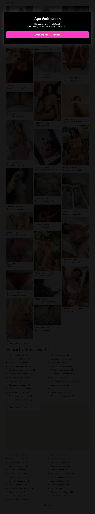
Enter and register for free (47, 35)
